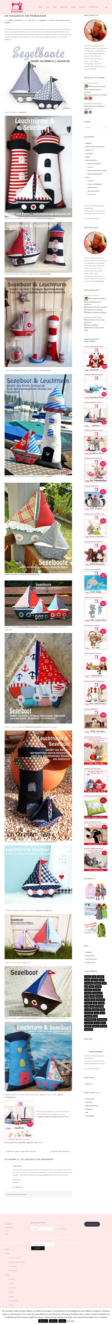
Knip (86, 1006)
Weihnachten (88, 1029)
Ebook (7, 1143)
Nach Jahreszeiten (91, 160)
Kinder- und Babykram (95, 184)
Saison (8, 1275)
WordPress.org (90, 962)
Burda (101, 980)
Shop (48, 7)
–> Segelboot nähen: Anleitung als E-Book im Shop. (52, 1117)
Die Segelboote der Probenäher (25, 16)
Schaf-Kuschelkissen (90, 1019)
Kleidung (101, 1003)
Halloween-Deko (97, 993)
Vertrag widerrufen (92, 1224)
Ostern (102, 1013)
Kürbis (92, 1006)
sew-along (97, 1023)
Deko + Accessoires (15, 1258)
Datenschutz (89, 1109)
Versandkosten (89, 1116)
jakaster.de (22, 112)
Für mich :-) (91, 181)
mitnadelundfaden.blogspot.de (28, 627)
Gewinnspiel (88, 990)
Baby (94, 976)
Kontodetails (93, 7)
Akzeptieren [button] (43, 1321)
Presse (73, 7)
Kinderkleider (100, 1000)
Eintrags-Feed (89, 956)
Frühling (12, 1279)
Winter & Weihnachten (95, 174)
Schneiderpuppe (102, 1019)
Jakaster (17, 1166)
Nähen (51, 20)
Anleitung (87, 976)
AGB (86, 1112)
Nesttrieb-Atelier (45, 274)
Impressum (88, 1102)
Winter (12, 1305)
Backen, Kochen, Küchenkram (95, 147)
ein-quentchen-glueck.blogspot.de (46, 842)
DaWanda (97, 983)
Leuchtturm (13, 1143)
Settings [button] (62, 1321)
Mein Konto (88, 1084)
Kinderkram (88, 1003)
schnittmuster (88, 1023)
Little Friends (99, 1006)
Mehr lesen (99, 281)
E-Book (91, 986)
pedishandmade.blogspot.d (45, 218)
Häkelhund (99, 996)
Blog (55, 7)
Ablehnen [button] (53, 1321)
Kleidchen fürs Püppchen (61, 1151)
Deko (104, 983)
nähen (96, 1013)
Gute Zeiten (89, 153)
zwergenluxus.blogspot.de (43, 910)
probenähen (22, 1143)
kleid (95, 1003)
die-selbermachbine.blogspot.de (28, 1018)
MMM (102, 1009)
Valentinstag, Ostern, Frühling (97, 170)
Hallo (41, 7)
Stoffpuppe (95, 1026)
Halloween (88, 993)
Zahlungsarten (89, 1099)
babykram (100, 976)
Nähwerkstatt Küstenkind (33, 727)
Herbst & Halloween (94, 164)
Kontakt (82, 7)
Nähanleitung (88, 1013)
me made (87, 1009)
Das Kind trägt (89, 983)
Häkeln (87, 157)
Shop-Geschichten (62, 20)
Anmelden (88, 952)
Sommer (8, 23)
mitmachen (96, 1009)
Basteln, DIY (89, 150)
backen (87, 980)
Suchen (38, 1248)
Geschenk (98, 986)
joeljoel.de (49, 477)
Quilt (95, 1016)
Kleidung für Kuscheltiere (17, 1262)
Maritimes (13, 1288)
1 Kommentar (42, 20)
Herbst (92, 996)
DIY (86, 986)
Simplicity (87, 1026)
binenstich (63, 7)
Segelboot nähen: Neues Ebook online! (20, 1151)
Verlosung (103, 1026)
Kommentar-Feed (91, 959)
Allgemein (88, 143)
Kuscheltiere (13, 1266)
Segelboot (30, 1143)
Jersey (93, 1000)
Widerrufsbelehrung (91, 1106)
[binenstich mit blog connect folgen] (90, 112)
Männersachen (92, 188)
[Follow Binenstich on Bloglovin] (86, 112)
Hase (86, 996)
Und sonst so (92, 194)
